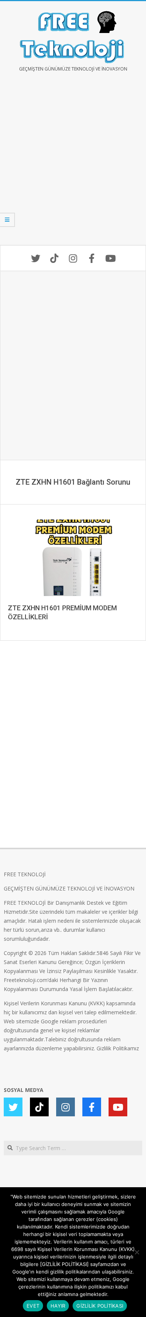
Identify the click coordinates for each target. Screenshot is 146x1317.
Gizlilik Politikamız (118, 1048)
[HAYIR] (136, 1252)
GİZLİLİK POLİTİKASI (99, 1306)
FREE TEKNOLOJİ (25, 874)
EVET (33, 1306)
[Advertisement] (73, 164)
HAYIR (58, 1306)
